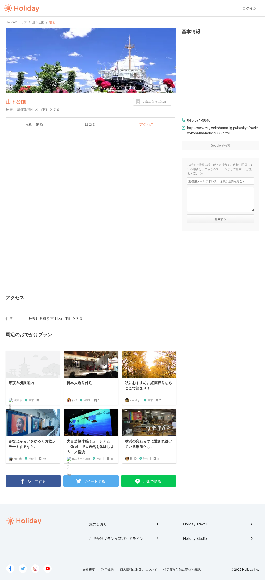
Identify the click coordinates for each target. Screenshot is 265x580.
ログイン (249, 8)
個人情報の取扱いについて (138, 569)
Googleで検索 (220, 145)
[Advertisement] (91, 172)
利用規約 (107, 569)
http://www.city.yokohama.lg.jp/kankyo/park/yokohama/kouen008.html (222, 130)
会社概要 (89, 569)
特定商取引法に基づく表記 (182, 569)
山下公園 (16, 101)
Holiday (21, 8)
